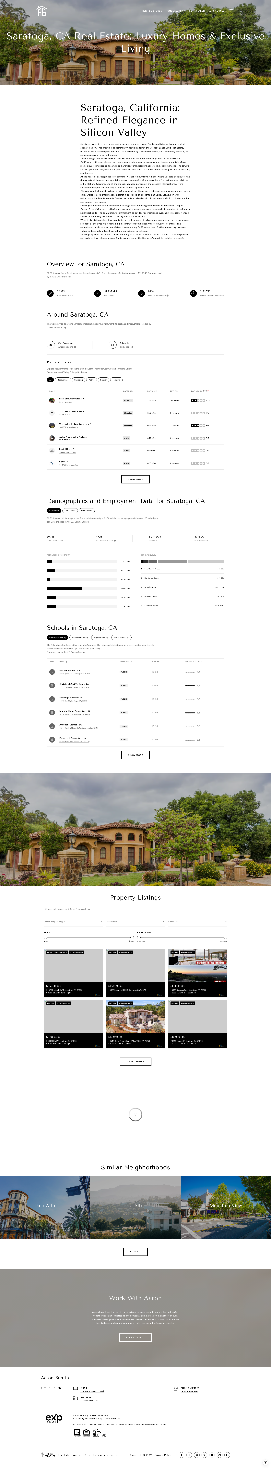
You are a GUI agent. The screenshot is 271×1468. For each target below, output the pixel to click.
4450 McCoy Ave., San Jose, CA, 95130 (74, 741)
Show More (135, 755)
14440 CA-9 (64, 414)
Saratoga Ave (65, 402)
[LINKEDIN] (197, 1455)
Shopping (79, 380)
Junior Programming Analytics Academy (73, 438)
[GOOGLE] (227, 1455)
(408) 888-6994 (189, 1391)
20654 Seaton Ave (67, 452)
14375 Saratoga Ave (68, 465)
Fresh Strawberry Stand (70, 398)
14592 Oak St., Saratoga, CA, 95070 (73, 701)
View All (135, 1251)
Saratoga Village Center (70, 411)
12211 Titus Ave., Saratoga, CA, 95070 (74, 687)
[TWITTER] (204, 1455)
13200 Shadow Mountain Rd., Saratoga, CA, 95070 (78, 728)
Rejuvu (62, 461)
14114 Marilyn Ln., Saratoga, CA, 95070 (74, 714)
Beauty (104, 380)
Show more (135, 479)
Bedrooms (173, 921)
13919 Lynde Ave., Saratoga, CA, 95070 (74, 674)
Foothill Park (65, 449)
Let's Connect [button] (135, 1337)
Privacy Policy (163, 1454)
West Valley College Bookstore (74, 424)
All (51, 380)
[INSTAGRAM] (189, 1455)
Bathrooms (111, 921)
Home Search (197, 11)
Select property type (54, 921)
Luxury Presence (107, 1454)
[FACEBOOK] (181, 1455)
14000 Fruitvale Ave (68, 427)
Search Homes (135, 1061)
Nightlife (118, 380)
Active (93, 380)
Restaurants (64, 380)
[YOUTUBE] (212, 1455)
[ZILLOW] (219, 1455)
